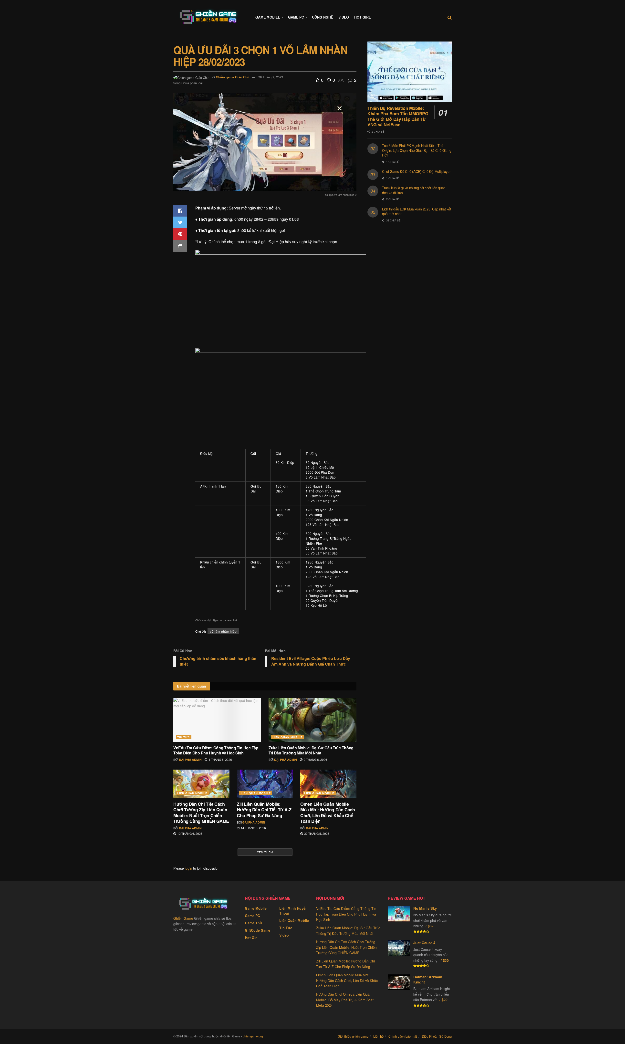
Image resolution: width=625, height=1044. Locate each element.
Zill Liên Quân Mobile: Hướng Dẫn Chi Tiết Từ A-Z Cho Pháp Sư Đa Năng (264, 810)
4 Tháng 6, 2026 (220, 759)
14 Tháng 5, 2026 (253, 828)
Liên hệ (378, 1036)
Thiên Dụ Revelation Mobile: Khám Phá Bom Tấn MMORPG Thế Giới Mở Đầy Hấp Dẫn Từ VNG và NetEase (397, 116)
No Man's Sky (425, 908)
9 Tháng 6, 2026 (315, 759)
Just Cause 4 (424, 942)
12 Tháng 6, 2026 (189, 833)
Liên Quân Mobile (287, 737)
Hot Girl (362, 17)
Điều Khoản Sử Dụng (437, 1036)
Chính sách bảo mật (402, 1036)
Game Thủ (253, 922)
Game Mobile (267, 17)
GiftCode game (257, 930)
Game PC (296, 17)
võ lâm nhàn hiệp (223, 631)
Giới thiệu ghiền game (353, 1036)
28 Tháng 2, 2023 (270, 77)
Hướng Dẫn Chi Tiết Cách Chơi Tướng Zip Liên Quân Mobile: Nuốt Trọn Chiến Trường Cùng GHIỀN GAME (201, 812)
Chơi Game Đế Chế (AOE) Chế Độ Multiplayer (416, 171)
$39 (431, 925)
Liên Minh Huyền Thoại (293, 911)
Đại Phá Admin (190, 759)
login (188, 868)
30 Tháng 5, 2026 (316, 833)
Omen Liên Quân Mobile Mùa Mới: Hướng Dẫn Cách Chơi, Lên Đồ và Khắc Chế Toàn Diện (327, 812)
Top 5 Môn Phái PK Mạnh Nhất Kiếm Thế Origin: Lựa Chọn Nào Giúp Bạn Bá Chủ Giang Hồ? (416, 150)
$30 (446, 960)
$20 (445, 999)
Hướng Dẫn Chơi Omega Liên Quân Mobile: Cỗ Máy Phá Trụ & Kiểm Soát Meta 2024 (345, 1000)
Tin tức (183, 737)
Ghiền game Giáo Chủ (232, 77)
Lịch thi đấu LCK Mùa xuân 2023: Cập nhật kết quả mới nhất (416, 211)
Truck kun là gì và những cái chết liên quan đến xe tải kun (414, 190)
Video (343, 17)
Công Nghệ (322, 17)
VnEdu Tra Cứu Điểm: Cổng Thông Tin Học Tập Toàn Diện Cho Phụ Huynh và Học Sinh (215, 750)
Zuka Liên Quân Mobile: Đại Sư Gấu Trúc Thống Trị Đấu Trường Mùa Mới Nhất (311, 750)
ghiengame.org (253, 1036)
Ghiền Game (183, 918)
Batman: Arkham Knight (427, 979)
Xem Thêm (265, 852)
